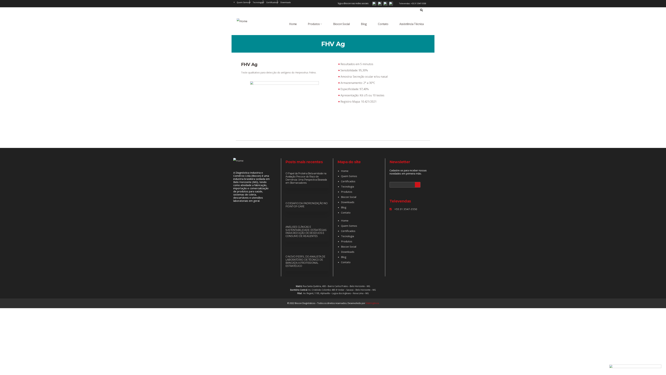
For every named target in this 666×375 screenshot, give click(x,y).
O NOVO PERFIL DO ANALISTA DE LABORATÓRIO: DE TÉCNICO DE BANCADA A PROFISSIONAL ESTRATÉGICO (305, 261)
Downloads (347, 202)
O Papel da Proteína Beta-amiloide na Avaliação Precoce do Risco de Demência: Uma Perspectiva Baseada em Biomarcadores (306, 178)
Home (293, 24)
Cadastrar (417, 185)
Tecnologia (347, 186)
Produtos (314, 24)
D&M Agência (372, 303)
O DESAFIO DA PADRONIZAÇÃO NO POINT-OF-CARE (306, 205)
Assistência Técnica (411, 24)
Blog (364, 24)
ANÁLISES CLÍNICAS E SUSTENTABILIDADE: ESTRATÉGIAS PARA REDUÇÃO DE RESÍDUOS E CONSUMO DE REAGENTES (305, 231)
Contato (383, 24)
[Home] (242, 21)
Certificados (348, 181)
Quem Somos (349, 176)
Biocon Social (341, 24)
